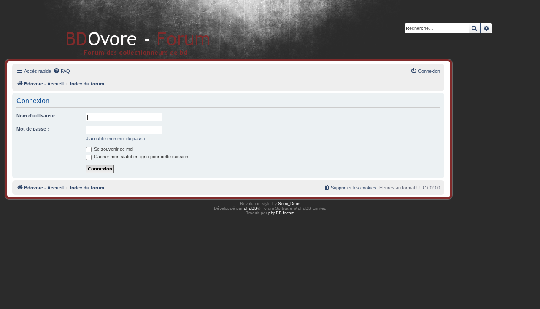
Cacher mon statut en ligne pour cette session (140, 156)
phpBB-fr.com (281, 212)
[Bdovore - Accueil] (125, 29)
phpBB (250, 208)
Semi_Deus (289, 203)
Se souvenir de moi (113, 149)
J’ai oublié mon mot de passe (115, 138)
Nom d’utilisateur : (37, 115)
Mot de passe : (32, 128)
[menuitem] (61, 71)
